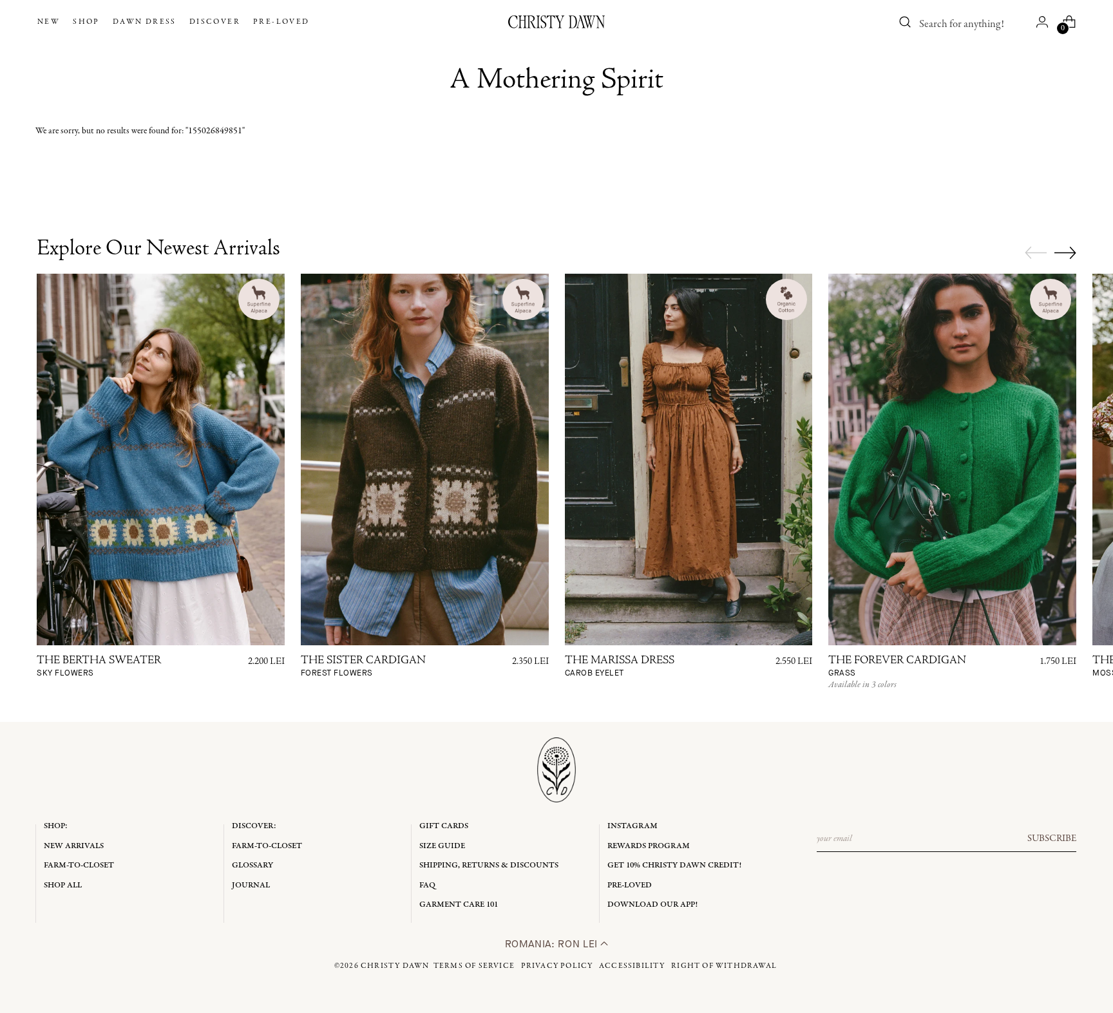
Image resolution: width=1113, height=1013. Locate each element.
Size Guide (442, 845)
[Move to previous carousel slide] (1036, 253)
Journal (251, 885)
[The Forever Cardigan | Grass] (952, 459)
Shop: (56, 825)
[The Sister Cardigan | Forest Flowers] (425, 459)
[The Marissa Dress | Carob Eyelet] (689, 459)
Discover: (254, 825)
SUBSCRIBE (1051, 838)
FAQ (427, 885)
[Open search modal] (905, 21)
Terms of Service (474, 966)
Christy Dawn (395, 966)
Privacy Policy (557, 966)
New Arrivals (74, 845)
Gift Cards (443, 825)
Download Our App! (652, 904)
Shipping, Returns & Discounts (488, 865)
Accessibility (632, 966)
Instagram (632, 825)
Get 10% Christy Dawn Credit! (674, 865)
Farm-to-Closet (79, 865)
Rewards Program (648, 845)
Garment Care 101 (458, 904)
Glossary (252, 865)
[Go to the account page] (1042, 22)
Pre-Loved (629, 885)
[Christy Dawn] (556, 21)
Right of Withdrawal (724, 966)
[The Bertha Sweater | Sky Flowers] (161, 459)
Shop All (63, 885)
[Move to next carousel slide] (1065, 252)
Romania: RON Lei (553, 944)
